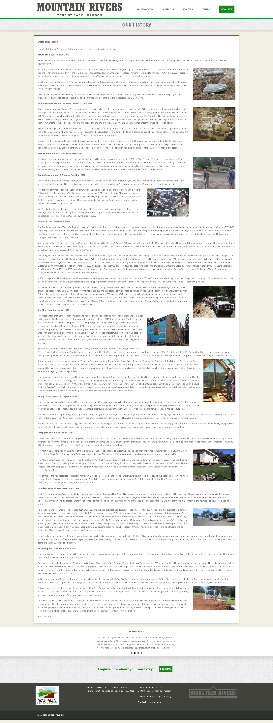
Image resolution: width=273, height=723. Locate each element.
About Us (188, 9)
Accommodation (145, 9)
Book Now (226, 9)
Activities (168, 9)
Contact (206, 9)
